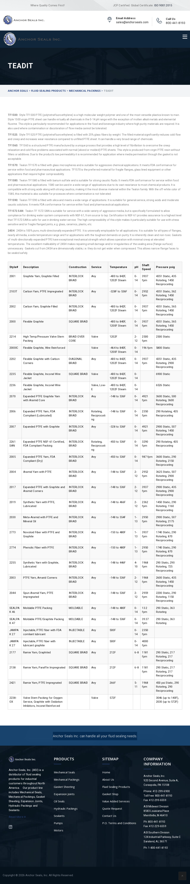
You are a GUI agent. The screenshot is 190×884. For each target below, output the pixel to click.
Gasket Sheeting (64, 787)
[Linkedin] (10, 827)
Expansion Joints (64, 794)
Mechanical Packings (66, 779)
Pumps (58, 823)
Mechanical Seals (64, 772)
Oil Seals (59, 801)
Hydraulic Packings (66, 808)
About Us (108, 779)
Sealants (59, 816)
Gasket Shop (110, 794)
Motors (58, 830)
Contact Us (109, 816)
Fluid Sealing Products (116, 787)
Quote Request (112, 808)
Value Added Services (116, 801)
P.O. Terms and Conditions (119, 823)
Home (106, 772)
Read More (16, 817)
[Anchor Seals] (24, 20)
